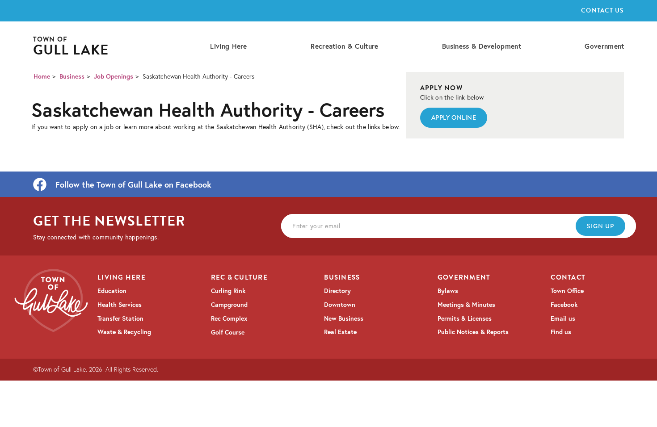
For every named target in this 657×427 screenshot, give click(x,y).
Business (71, 76)
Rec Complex (229, 318)
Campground (229, 305)
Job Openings (113, 76)
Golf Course (227, 332)
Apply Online (453, 117)
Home (42, 76)
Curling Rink (228, 291)
